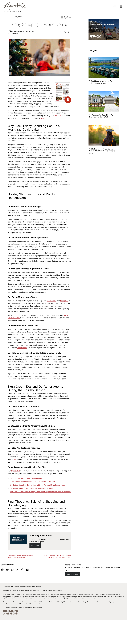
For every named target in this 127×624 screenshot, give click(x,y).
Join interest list (72, 574)
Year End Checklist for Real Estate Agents (26, 478)
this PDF (58, 116)
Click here (6, 602)
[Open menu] (115, 7)
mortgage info (13, 33)
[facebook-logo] (62, 32)
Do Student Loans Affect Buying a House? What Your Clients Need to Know (102, 151)
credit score (18, 31)
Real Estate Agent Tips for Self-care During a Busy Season (32, 488)
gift (15, 459)
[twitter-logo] (65, 32)
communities (51, 301)
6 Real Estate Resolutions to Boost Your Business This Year (32, 482)
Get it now (35, 545)
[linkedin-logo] (69, 32)
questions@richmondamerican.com (35, 590)
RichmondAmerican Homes (34, 607)
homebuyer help (28, 31)
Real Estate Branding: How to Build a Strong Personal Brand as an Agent (37, 485)
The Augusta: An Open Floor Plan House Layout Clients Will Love (101, 116)
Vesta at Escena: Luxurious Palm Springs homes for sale (101, 82)
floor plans (64, 301)
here (42, 118)
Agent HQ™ (15, 471)
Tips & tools (67, 17)
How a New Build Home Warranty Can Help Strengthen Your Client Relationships (40, 492)
